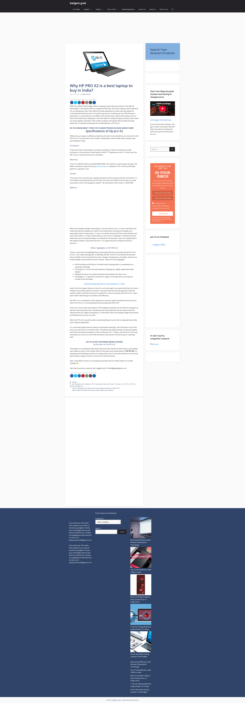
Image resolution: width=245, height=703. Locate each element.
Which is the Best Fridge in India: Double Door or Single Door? (140, 599)
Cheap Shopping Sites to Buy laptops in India (104, 284)
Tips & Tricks (111, 9)
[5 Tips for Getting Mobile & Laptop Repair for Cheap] (140, 615)
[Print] (90, 102)
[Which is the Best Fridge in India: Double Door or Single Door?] (140, 585)
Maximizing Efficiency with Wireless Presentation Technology (140, 542)
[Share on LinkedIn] (79, 102)
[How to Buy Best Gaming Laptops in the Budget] (140, 642)
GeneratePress (134, 700)
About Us (153, 9)
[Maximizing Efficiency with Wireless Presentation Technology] (140, 528)
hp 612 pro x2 (111, 384)
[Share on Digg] (94, 102)
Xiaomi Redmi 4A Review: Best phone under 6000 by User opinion (92, 390)
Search (97, 528)
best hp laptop (77, 384)
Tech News (76, 9)
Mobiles (98, 9)
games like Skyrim (101, 166)
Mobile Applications (128, 9)
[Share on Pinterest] (83, 102)
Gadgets (87, 9)
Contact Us (142, 9)
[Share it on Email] (86, 102)
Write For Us (164, 9)
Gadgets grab (78, 3)
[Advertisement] (122, 26)
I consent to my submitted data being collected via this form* (161, 205)
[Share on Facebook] (72, 102)
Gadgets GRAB (159, 244)
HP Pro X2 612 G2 (129, 384)
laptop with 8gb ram (76, 386)
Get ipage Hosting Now (160, 120)
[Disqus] (104, 427)
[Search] (172, 149)
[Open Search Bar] (172, 9)
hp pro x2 (120, 384)
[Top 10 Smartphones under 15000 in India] (140, 558)
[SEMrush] (162, 344)
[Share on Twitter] (75, 102)
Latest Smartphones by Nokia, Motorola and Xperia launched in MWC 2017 (96, 388)
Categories (99, 518)
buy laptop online (100, 384)
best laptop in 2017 (88, 384)
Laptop (74, 382)
